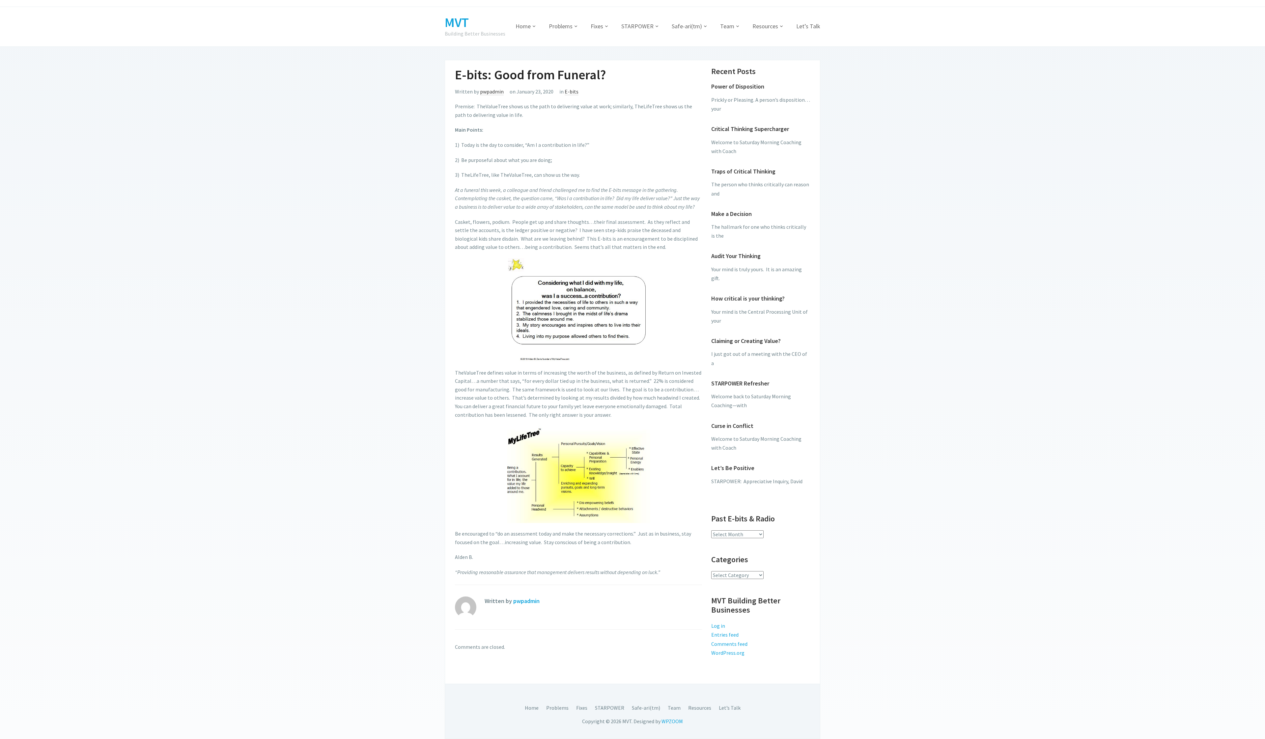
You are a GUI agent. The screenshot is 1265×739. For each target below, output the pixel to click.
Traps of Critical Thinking (743, 171)
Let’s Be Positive (732, 468)
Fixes (597, 26)
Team (727, 26)
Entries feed (725, 634)
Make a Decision (731, 214)
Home (523, 26)
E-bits (571, 91)
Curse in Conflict (732, 426)
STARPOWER (637, 26)
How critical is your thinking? (748, 298)
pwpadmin (492, 91)
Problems (561, 26)
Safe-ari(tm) (687, 26)
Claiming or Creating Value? (746, 341)
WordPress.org (728, 652)
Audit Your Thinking (736, 256)
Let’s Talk (808, 26)
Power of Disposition (737, 86)
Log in (718, 625)
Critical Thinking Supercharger (750, 129)
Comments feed (729, 644)
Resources (765, 26)
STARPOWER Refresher (740, 383)
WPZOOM (672, 721)
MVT (457, 22)
